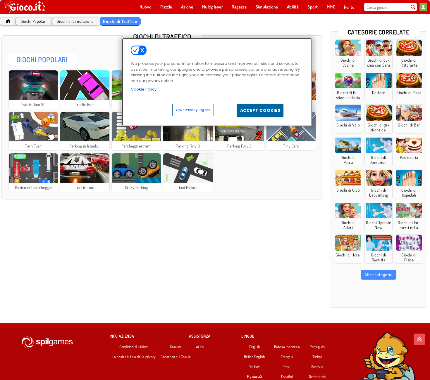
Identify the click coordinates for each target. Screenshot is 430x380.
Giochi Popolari (33, 21)
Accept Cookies (260, 110)
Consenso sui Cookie (176, 356)
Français (287, 356)
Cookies (176, 346)
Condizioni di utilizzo (134, 346)
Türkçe (317, 356)
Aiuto (200, 346)
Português (317, 346)
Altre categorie (378, 274)
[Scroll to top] (419, 339)
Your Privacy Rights (193, 109)
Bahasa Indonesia (287, 346)
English (254, 346)
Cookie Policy (143, 89)
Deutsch (255, 366)
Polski (287, 366)
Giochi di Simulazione (75, 21)
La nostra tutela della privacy (134, 356)
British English (254, 356)
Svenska (317, 366)
